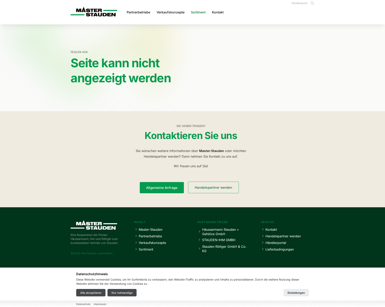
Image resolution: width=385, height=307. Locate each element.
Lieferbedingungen (279, 249)
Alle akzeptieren (90, 293)
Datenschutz (83, 304)
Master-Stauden (150, 229)
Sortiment (198, 12)
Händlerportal (299, 3)
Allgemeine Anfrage (161, 188)
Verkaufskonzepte (170, 12)
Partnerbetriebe (138, 12)
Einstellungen (296, 293)
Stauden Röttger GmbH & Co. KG (224, 249)
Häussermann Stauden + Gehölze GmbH (220, 231)
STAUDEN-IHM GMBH (218, 240)
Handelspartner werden (213, 187)
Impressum (100, 304)
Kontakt (218, 12)
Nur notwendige (122, 293)
